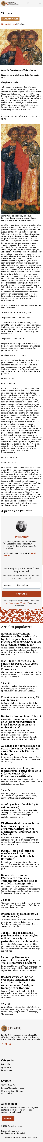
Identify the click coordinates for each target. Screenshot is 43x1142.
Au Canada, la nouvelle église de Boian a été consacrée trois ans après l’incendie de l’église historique (20, 750)
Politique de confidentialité (13, 1133)
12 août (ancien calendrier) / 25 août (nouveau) (20, 699)
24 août (5, 790)
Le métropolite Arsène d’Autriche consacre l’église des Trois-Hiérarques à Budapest (20, 960)
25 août (5, 683)
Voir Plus (8, 1118)
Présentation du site (10, 1131)
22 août (5, 1004)
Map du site (32, 1138)
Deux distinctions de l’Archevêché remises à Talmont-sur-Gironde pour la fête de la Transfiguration (19, 879)
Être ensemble (7, 1070)
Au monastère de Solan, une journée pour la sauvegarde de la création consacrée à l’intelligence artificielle (21, 772)
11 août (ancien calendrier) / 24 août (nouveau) (20, 806)
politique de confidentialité (17, 603)
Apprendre (6, 1067)
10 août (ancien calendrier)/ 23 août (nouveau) (19, 915)
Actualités (5, 1064)
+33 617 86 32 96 (8, 1085)
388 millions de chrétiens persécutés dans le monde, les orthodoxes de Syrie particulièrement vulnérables (19, 937)
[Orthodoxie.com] (10, 3)
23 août (5, 899)
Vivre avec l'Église (10, 19)
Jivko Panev (21, 536)
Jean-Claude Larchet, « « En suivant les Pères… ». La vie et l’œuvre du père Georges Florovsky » (19, 665)
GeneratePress (21, 1138)
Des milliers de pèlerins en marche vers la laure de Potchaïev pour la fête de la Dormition (18, 854)
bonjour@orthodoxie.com (12, 1088)
